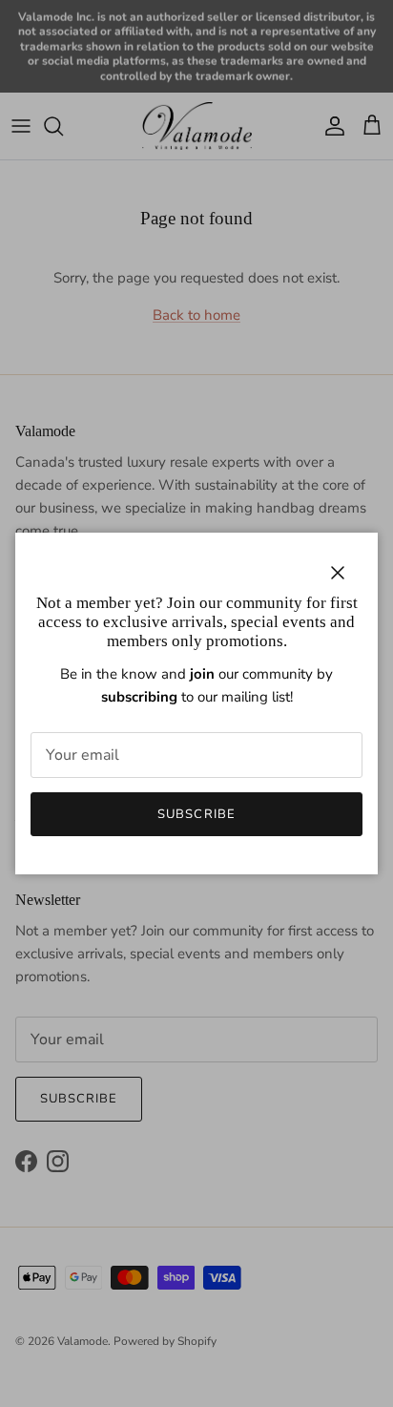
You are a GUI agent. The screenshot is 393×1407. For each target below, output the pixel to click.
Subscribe (196, 814)
